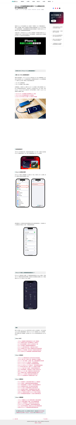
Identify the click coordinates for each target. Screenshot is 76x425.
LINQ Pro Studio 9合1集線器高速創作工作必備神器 (25, 95)
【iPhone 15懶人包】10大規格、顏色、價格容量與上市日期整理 (29, 359)
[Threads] (59, 8)
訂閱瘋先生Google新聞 (20, 412)
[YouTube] (55, 8)
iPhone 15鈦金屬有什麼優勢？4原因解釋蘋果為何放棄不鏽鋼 (28, 389)
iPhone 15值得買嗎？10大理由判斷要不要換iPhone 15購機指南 (29, 381)
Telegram (27, 412)
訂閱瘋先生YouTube (39, 412)
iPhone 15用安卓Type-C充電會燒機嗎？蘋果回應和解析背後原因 (29, 351)
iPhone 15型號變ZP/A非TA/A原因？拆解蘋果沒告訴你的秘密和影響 (30, 348)
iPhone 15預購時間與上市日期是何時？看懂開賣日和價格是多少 (29, 390)
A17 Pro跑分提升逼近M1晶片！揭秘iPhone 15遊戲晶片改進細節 (29, 366)
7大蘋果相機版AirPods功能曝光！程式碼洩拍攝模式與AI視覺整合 (57, 44)
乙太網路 (42, 9)
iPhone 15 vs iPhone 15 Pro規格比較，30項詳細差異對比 (28, 362)
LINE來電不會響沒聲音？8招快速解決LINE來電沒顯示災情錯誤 (57, 27)
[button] (52, 1)
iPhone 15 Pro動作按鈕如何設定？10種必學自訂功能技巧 (28, 347)
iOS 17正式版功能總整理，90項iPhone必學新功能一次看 (28, 344)
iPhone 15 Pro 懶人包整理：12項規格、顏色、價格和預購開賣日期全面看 (31, 360)
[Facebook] (53, 8)
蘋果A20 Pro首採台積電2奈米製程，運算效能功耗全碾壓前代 (57, 40)
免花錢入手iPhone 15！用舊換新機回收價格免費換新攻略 (28, 407)
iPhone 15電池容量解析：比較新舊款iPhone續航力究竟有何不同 (29, 369)
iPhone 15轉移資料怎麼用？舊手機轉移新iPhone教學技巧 (28, 342)
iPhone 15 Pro (34, 9)
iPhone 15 (29, 9)
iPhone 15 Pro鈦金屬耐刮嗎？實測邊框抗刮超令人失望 (27, 375)
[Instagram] (57, 8)
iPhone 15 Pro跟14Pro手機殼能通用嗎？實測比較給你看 (28, 387)
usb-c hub (38, 9)
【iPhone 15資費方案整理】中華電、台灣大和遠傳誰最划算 (28, 401)
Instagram (32, 412)
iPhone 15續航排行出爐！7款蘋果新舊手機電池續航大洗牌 (28, 372)
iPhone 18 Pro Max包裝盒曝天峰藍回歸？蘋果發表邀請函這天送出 (57, 36)
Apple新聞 (16, 9)
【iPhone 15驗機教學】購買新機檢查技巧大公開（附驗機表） (29, 341)
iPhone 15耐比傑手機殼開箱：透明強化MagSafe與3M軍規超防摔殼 (30, 405)
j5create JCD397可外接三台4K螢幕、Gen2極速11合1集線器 (26, 96)
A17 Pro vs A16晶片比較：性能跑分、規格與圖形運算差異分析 (29, 368)
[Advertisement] (30, 18)
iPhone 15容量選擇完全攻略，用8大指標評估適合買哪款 (28, 386)
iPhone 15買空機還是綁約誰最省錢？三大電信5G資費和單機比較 (29, 393)
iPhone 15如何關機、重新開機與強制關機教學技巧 (27, 345)
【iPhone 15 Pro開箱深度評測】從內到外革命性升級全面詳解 (29, 357)
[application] (24, 1)
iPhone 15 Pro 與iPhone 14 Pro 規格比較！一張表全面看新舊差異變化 (30, 365)
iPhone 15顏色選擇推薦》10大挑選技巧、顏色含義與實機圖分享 (29, 384)
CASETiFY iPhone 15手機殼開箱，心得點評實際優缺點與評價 (29, 404)
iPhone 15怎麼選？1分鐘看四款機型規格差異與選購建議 (28, 383)
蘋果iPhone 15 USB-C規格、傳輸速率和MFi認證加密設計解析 (29, 371)
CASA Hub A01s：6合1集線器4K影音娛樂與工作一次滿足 (26, 93)
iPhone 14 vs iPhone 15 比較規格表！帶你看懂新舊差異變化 (28, 363)
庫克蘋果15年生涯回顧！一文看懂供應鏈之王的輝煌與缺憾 (58, 31)
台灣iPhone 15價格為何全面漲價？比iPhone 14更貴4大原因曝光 (29, 392)
